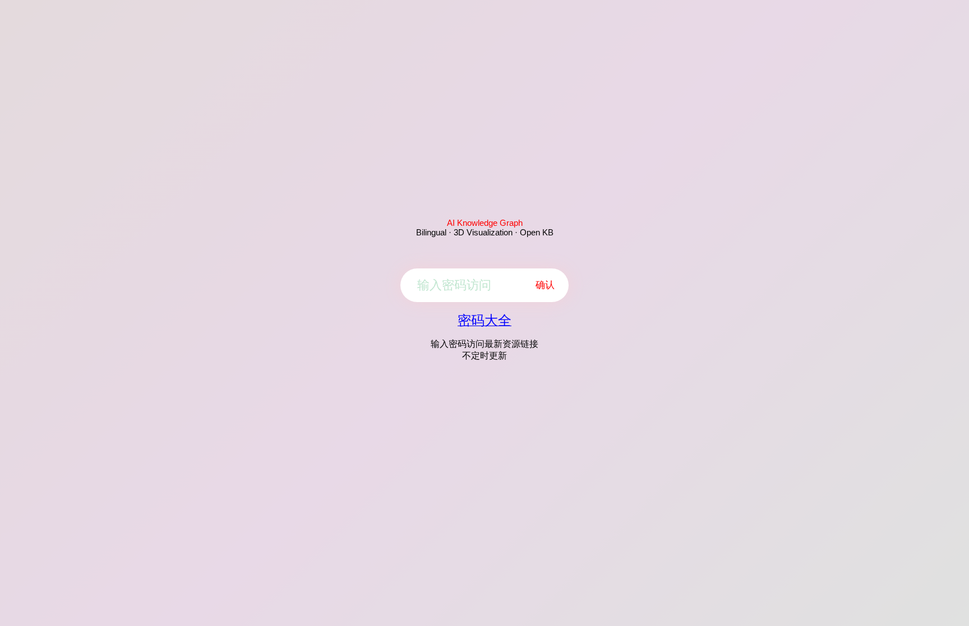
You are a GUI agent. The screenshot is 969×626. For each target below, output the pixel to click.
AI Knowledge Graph (485, 223)
